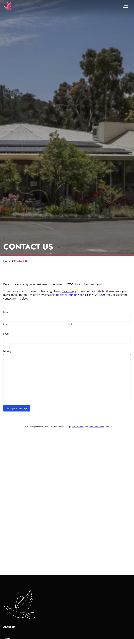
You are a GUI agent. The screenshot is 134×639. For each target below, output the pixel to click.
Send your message (16, 408)
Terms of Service (96, 426)
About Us (9, 627)
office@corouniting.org (69, 295)
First (5, 324)
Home (7, 261)
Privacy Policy (78, 426)
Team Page (69, 291)
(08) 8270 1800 (102, 295)
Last (70, 324)
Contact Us (21, 261)
